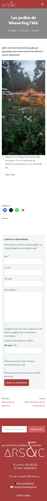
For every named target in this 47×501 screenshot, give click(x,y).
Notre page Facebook (25, 483)
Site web (7, 278)
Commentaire (10, 289)
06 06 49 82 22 (30, 468)
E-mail (7, 267)
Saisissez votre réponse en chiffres (18, 340)
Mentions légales (23, 495)
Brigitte (13, 30)
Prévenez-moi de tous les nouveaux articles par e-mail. (22, 374)
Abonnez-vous (36, 429)
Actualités (35, 30)
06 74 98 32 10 (31, 464)
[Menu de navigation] (42, 4)
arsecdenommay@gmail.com (25, 486)
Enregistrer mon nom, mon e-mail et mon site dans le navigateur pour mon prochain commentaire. (23, 332)
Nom (7, 256)
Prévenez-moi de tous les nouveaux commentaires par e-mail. (19, 363)
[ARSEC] (9, 4)
